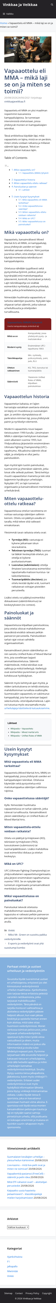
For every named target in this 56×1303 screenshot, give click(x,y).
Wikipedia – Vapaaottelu (21, 728)
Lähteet (26, 189)
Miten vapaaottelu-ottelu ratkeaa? (30, 183)
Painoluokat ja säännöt (25, 186)
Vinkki (11, 930)
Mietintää (12, 1271)
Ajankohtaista (14, 1256)
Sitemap (8, 1293)
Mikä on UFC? (28, 218)
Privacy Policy (32, 1293)
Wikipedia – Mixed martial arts (24, 732)
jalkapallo (12, 1266)
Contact (19, 1293)
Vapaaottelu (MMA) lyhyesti (35, 173)
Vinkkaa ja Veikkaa (20, 4)
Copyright (47, 1293)
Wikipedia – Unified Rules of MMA (26, 735)
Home (3, 23)
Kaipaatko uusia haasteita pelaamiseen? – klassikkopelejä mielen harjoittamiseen (24, 1194)
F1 (8, 1261)
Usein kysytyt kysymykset (26, 196)
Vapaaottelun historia (24, 179)
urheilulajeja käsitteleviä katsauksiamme (26, 708)
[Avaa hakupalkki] (52, 4)
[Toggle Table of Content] (6, 166)
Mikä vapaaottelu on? (24, 169)
